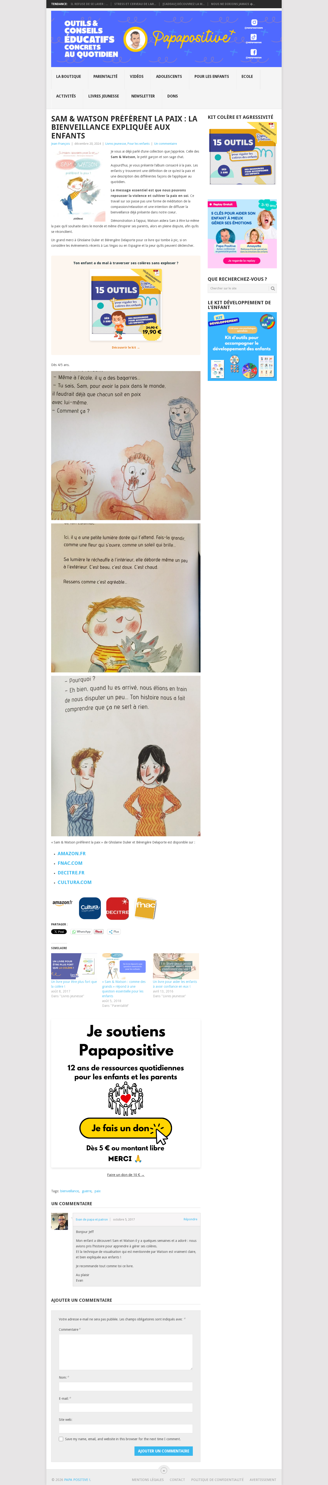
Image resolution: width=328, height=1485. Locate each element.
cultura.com (75, 882)
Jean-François (60, 143)
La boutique (68, 76)
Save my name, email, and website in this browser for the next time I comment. (123, 1439)
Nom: (64, 1377)
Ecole (247, 76)
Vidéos (137, 76)
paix (98, 1191)
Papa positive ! (77, 1480)
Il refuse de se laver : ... (89, 4)
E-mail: (65, 1398)
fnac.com (70, 863)
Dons (172, 96)
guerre (86, 1191)
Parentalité (105, 76)
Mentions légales (148, 1480)
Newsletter (143, 96)
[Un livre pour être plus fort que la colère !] (74, 966)
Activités (66, 96)
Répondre (190, 1219)
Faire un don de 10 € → (126, 1175)
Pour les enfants (211, 76)
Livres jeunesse (103, 96)
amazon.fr (72, 853)
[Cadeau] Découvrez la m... (184, 4)
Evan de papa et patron (92, 1219)
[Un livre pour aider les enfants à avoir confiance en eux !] (176, 966)
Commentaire (69, 1329)
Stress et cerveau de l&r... (135, 4)
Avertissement (263, 1480)
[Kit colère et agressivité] (242, 190)
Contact (177, 1480)
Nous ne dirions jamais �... (233, 4)
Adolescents (169, 76)
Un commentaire (165, 143)
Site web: (65, 1420)
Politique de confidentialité (217, 1480)
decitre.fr (71, 873)
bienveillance (69, 1191)
